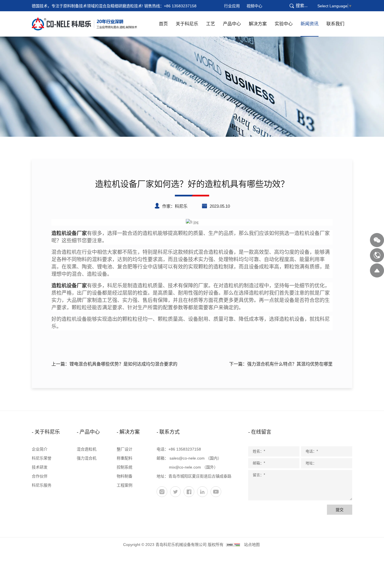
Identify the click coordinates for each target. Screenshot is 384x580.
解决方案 (258, 23)
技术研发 (40, 467)
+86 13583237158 (180, 6)
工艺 (210, 23)
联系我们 (335, 23)
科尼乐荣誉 (41, 458)
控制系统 (124, 467)
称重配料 (124, 458)
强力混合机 (86, 458)
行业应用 (232, 6)
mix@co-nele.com (185, 467)
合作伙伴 (40, 476)
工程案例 (124, 485)
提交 (340, 509)
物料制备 (124, 476)
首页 (163, 23)
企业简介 (40, 449)
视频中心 (254, 6)
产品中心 (232, 23)
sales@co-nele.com (187, 458)
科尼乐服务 (41, 485)
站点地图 (252, 544)
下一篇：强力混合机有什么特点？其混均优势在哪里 (281, 364)
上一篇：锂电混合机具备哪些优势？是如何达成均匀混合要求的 (114, 364)
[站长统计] (233, 544)
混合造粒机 (86, 449)
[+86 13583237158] (377, 255)
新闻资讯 (310, 23)
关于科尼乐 (187, 23)
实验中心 (284, 23)
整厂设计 (124, 449)
